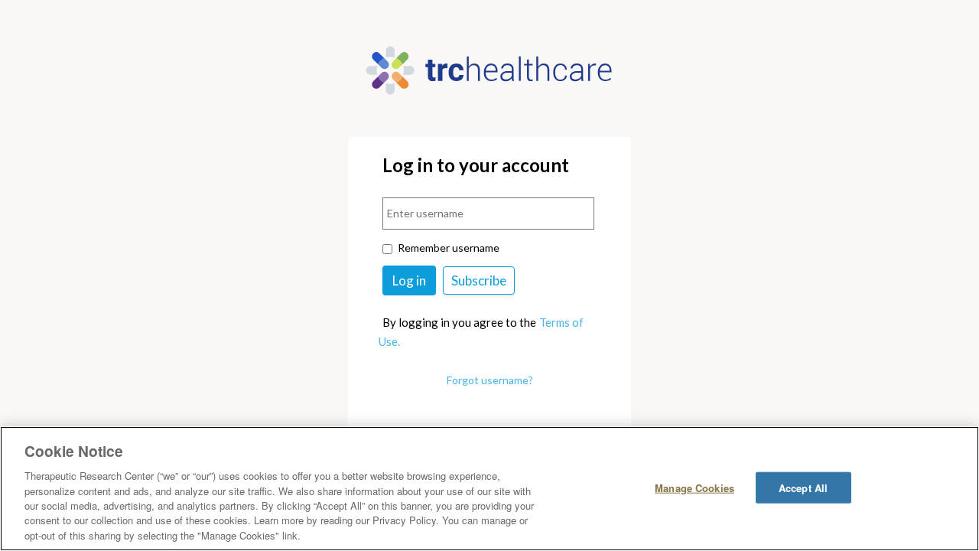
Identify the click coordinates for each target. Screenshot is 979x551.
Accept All (803, 487)
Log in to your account (475, 166)
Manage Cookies (694, 487)
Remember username (448, 247)
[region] (489, 488)
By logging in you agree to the (459, 322)
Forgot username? (490, 379)
